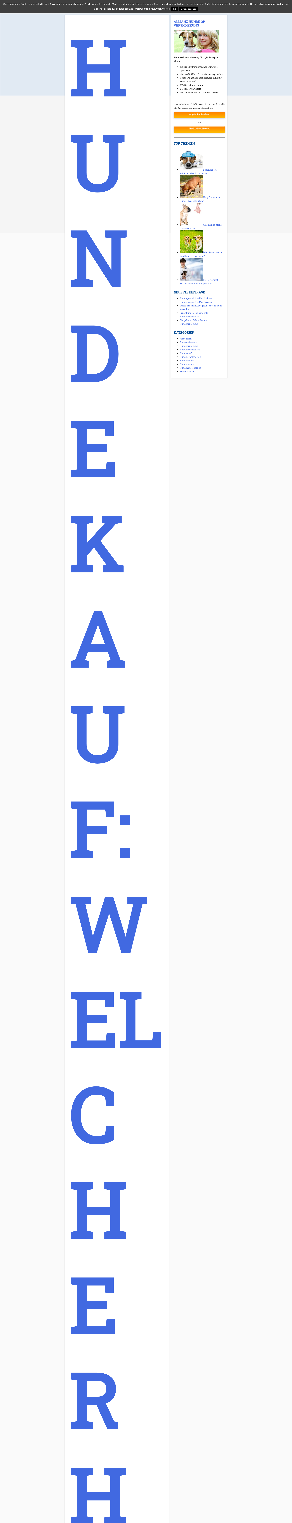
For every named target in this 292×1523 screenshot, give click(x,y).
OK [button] (174, 8)
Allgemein (186, 338)
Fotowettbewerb (188, 342)
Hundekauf (186, 353)
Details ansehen (188, 8)
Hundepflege (187, 360)
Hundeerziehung (189, 345)
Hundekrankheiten (190, 356)
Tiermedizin (187, 371)
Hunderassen (187, 364)
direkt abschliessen (199, 128)
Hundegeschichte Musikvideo (196, 298)
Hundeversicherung (190, 367)
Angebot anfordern (199, 114)
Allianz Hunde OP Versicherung (189, 23)
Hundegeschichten (190, 349)
